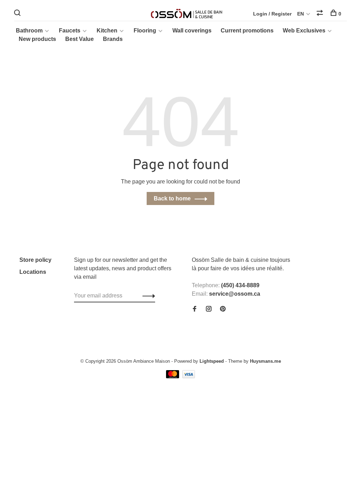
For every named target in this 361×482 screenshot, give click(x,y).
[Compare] (321, 14)
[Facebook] (194, 309)
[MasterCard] (173, 376)
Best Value (79, 39)
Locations (32, 272)
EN (300, 14)
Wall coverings (192, 31)
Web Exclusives (304, 31)
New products (37, 39)
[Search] (18, 14)
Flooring (145, 31)
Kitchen (107, 31)
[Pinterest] (223, 309)
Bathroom (29, 31)
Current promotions (247, 31)
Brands (113, 39)
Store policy (35, 260)
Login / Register (272, 14)
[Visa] (188, 376)
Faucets (69, 31)
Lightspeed (212, 361)
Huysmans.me (265, 361)
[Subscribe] (147, 295)
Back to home (172, 198)
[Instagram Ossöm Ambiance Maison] (209, 309)
